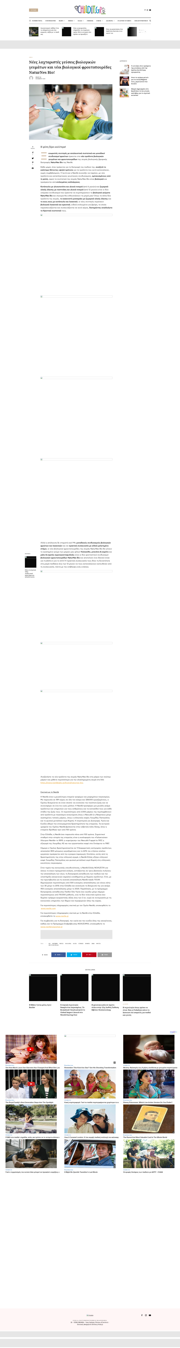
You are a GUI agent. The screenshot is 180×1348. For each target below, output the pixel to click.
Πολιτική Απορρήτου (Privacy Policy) (90, 1324)
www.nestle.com (48, 908)
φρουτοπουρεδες (54, 945)
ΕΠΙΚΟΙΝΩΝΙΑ (79, 1322)
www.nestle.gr (62, 916)
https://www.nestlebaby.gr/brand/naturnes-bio (62, 783)
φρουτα (98, 943)
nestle (61, 943)
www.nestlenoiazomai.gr (52, 927)
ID (71, 1322)
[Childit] (90, 9)
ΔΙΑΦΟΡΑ (125, 1004)
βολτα (75, 943)
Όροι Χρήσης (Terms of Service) (97, 1322)
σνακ (93, 943)
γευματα (80, 943)
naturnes (55, 943)
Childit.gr (38, 77)
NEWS (30, 57)
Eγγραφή (33, 10)
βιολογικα (68, 943)
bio (50, 943)
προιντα (87, 943)
